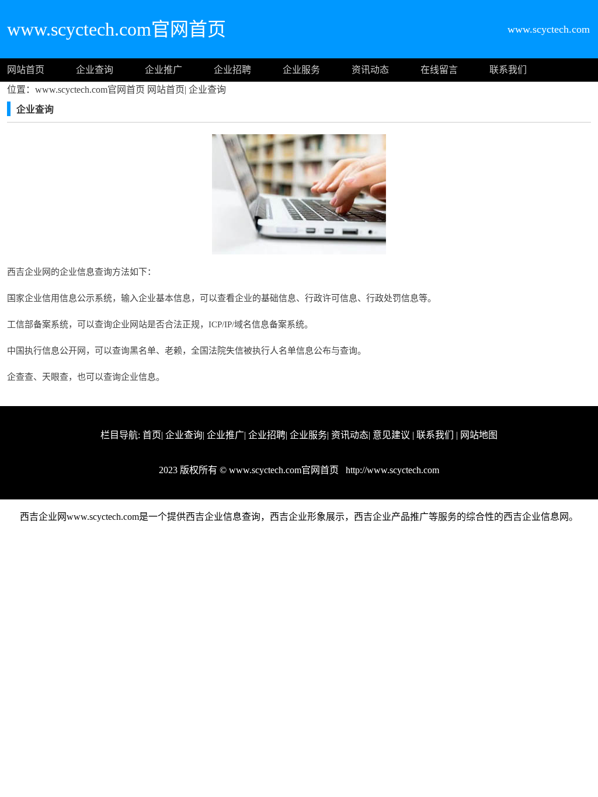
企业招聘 (232, 70)
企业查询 (94, 70)
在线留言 (439, 70)
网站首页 (25, 70)
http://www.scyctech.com (391, 470)
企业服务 (301, 70)
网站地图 (479, 435)
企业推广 (163, 70)
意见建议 (391, 435)
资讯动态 (370, 70)
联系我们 (508, 70)
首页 (151, 435)
